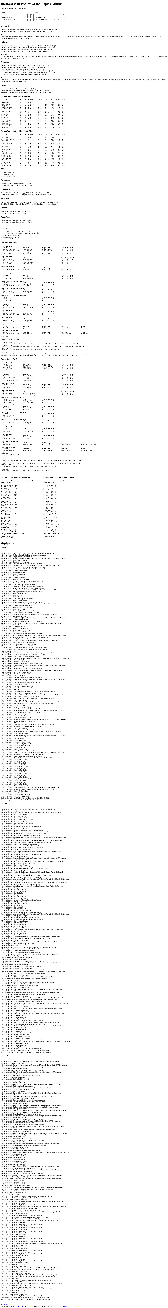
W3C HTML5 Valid (61, 1306)
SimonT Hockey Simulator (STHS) (20, 1306)
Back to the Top (6, 1304)
